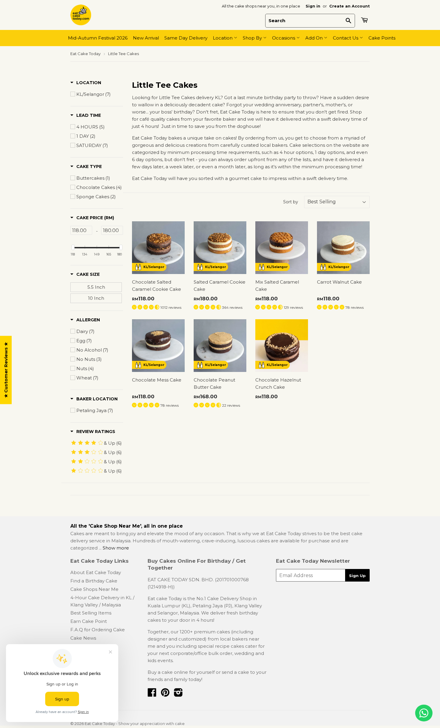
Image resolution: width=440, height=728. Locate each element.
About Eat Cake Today (95, 572)
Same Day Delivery (185, 38)
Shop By (253, 38)
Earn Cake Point (88, 621)
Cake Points (381, 38)
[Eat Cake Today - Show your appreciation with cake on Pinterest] (165, 694)
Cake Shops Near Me (94, 589)
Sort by (290, 202)
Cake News (83, 638)
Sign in (313, 6)
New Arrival (146, 38)
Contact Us (346, 38)
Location (223, 38)
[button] (85, 83)
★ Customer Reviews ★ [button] (6, 370)
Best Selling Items (90, 613)
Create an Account (349, 6)
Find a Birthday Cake (93, 581)
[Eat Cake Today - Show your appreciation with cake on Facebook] (152, 694)
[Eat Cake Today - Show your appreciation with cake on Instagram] (178, 694)
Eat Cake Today (85, 53)
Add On (314, 38)
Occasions (284, 38)
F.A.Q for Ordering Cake (97, 629)
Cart (365, 20)
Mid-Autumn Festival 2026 (98, 38)
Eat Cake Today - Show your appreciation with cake (135, 723)
